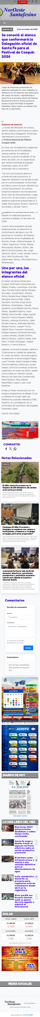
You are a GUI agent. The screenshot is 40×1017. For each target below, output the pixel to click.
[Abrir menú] (4, 23)
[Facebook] (29, 2)
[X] (37, 2)
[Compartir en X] (10, 449)
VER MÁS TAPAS (20, 816)
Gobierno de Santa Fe (12, 124)
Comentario (10, 622)
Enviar (28, 648)
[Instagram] (33, 2)
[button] (15, 2)
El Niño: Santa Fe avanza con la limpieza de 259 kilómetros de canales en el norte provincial (20, 487)
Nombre (9, 613)
